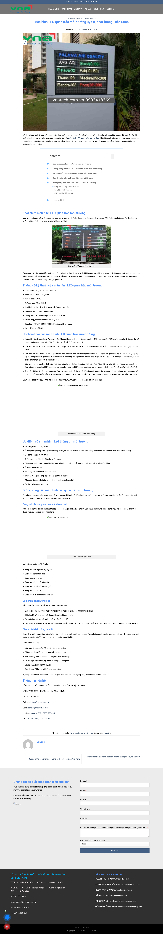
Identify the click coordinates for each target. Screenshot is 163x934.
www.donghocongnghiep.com (130, 906)
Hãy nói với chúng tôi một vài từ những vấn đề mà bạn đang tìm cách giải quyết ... (114, 828)
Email (83, 791)
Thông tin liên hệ (59, 200)
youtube (85, 927)
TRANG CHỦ (53, 9)
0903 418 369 (35, 713)
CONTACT (77, 927)
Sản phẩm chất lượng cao (63, 190)
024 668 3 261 (32, 719)
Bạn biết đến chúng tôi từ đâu (93, 840)
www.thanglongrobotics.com (127, 884)
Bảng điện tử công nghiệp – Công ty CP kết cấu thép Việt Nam (54, 759)
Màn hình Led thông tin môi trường (81, 18)
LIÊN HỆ (110, 9)
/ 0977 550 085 (48, 713)
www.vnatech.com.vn (120, 879)
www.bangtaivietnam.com (116, 895)
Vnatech (93, 29)
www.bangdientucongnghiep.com (122, 901)
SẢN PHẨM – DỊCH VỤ (72, 9)
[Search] (151, 8)
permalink (107, 733)
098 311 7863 (46, 719)
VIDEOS (87, 9)
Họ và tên (84, 781)
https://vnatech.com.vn (40, 702)
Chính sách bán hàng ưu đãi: (64, 193)
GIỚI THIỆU (99, 9)
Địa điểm (84, 818)
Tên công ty (85, 809)
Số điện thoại (86, 800)
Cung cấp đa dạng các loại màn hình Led (68, 187)
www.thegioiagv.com (123, 890)
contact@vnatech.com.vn (38, 708)
